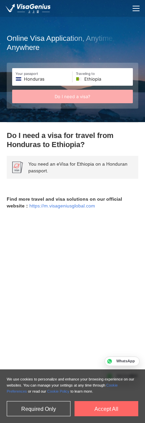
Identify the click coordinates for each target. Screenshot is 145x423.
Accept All (106, 409)
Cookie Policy (58, 391)
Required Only (38, 409)
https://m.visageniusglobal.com (62, 205)
